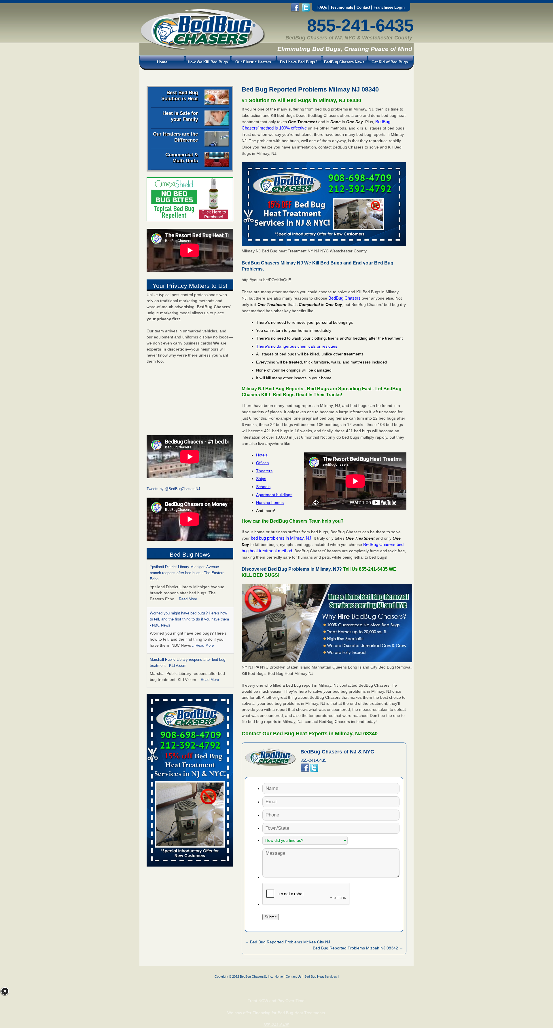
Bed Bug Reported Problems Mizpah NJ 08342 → (358, 948)
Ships (261, 478)
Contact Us (294, 976)
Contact (363, 7)
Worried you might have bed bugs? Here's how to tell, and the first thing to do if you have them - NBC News (189, 619)
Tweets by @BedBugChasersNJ (173, 489)
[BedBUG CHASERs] (202, 49)
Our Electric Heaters (253, 62)
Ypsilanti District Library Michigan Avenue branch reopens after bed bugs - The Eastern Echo (187, 573)
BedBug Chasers (344, 298)
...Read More (186, 599)
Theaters (264, 471)
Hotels (262, 455)
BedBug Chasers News (344, 62)
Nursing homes (270, 502)
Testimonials (341, 7)
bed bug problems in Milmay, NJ (281, 538)
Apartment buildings (274, 494)
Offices (262, 462)
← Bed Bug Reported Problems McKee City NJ (287, 942)
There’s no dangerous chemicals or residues (296, 346)
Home (162, 62)
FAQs (322, 7)
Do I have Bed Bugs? (298, 62)
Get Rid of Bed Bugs (390, 62)
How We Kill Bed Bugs (208, 62)
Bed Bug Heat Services (320, 976)
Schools (263, 486)
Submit (270, 917)
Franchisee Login (389, 7)
